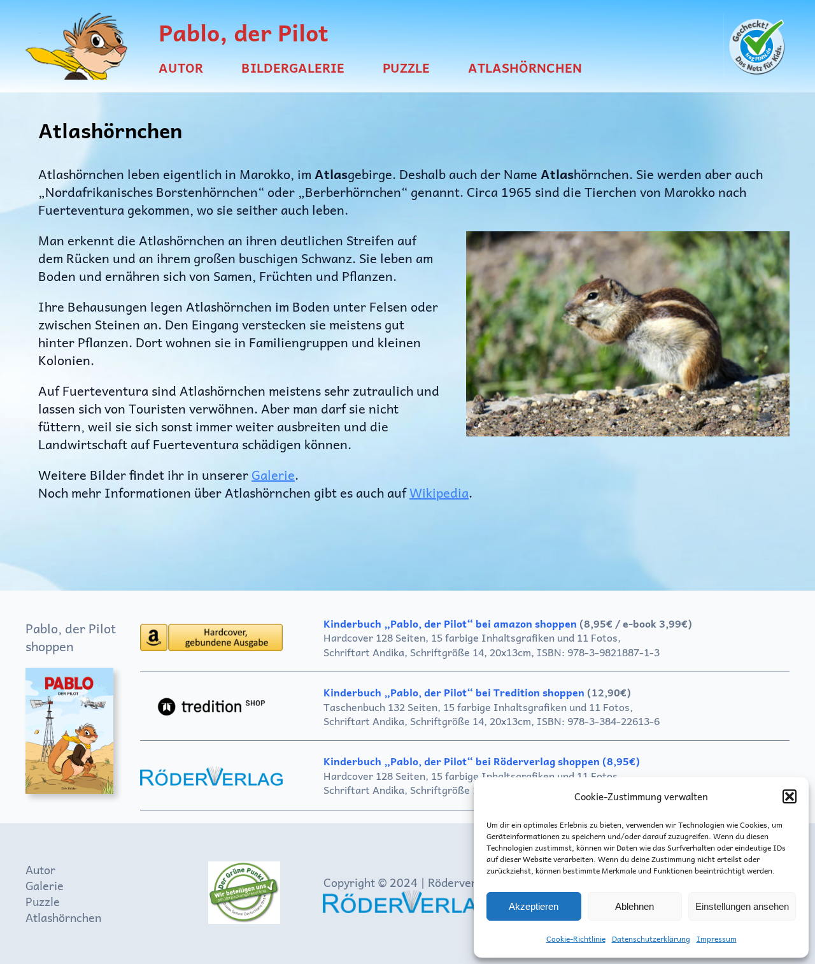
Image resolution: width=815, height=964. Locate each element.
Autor (40, 869)
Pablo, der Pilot (244, 31)
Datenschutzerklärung (651, 938)
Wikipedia (439, 492)
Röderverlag (460, 882)
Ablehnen (634, 906)
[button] (789, 796)
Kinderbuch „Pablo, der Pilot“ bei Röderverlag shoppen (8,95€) (481, 760)
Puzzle (42, 901)
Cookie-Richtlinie (576, 938)
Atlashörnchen (63, 917)
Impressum (717, 938)
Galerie (273, 474)
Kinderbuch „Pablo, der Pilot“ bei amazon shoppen (450, 623)
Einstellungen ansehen (742, 906)
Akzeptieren (533, 906)
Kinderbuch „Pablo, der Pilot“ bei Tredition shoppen (455, 692)
